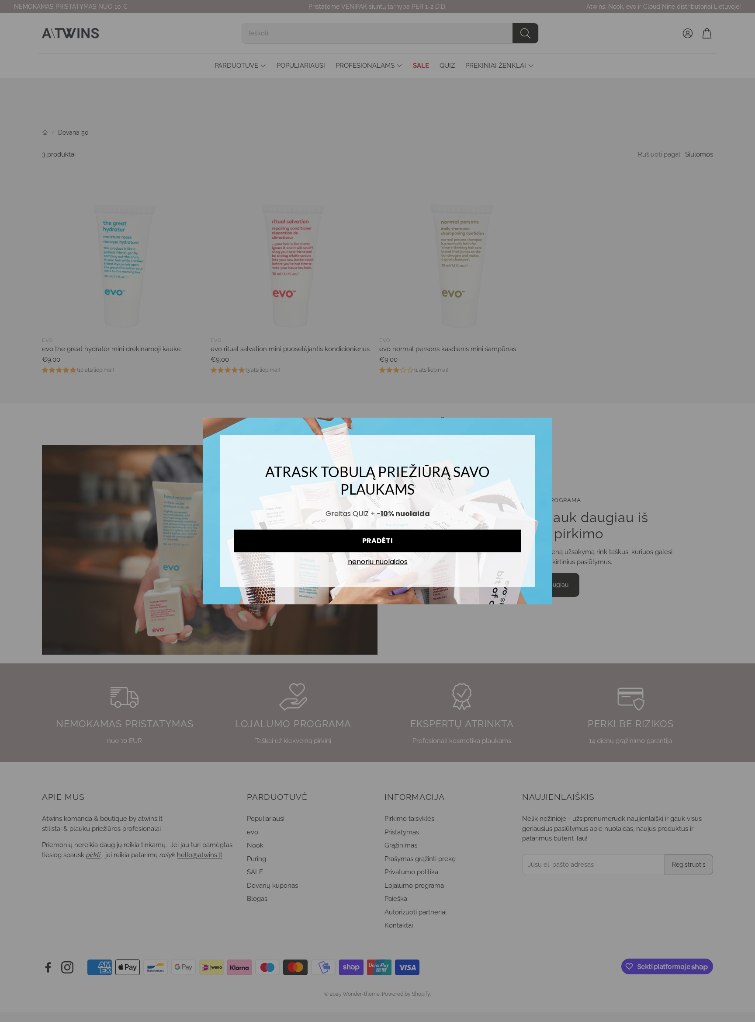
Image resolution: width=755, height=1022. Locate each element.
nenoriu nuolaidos (378, 562)
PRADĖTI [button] (377, 541)
